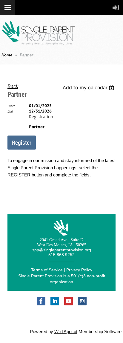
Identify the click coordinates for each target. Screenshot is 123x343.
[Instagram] (82, 301)
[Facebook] (41, 301)
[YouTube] (68, 301)
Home (6, 55)
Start (11, 106)
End (10, 111)
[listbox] (89, 87)
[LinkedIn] (54, 301)
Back (12, 86)
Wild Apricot (65, 331)
